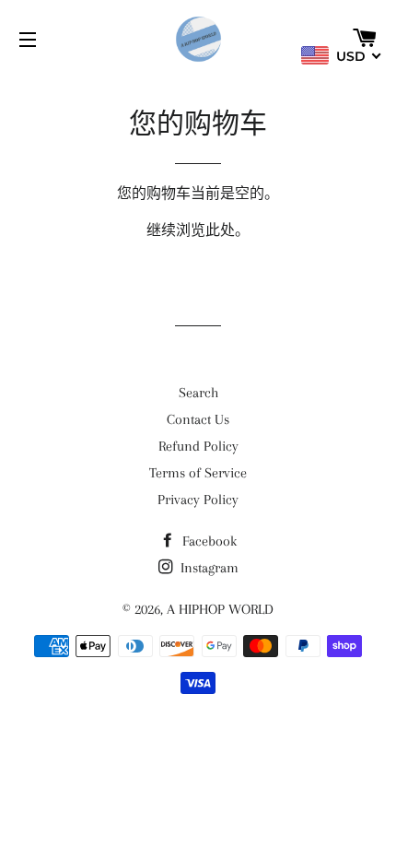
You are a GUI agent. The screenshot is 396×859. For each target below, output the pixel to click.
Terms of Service (198, 473)
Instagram (208, 567)
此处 (220, 230)
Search (198, 392)
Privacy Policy (198, 499)
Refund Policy (198, 446)
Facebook (208, 541)
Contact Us (198, 419)
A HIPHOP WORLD (220, 609)
